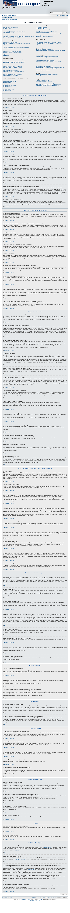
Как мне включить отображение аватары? (12, 51)
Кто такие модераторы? (41, 28)
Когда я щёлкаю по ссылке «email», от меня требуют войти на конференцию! (16, 55)
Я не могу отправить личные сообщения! (45, 40)
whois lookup (31, 869)
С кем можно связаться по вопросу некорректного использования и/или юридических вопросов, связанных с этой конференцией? (51, 84)
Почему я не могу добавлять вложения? (11, 69)
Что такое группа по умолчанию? (43, 35)
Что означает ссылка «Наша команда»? (44, 36)
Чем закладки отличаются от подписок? (44, 66)
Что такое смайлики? (7, 82)
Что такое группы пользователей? (43, 29)
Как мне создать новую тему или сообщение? (13, 59)
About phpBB (16, 850)
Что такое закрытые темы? (8, 89)
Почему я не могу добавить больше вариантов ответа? (15, 65)
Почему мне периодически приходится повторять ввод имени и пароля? (18, 36)
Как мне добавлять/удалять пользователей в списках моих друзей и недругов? (50, 51)
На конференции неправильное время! (11, 46)
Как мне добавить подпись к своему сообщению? (13, 62)
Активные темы (13, 19)
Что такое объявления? (8, 86)
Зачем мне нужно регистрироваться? (11, 27)
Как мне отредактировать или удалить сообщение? (14, 61)
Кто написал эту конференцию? (42, 80)
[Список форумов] (22, 3)
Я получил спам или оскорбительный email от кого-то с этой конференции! (49, 44)
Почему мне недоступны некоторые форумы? (13, 67)
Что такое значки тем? (7, 90)
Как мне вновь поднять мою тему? (10, 75)
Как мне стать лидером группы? (43, 32)
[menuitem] (9, 15)
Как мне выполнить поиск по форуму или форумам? (47, 56)
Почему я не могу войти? (8, 32)
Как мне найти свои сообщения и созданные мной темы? (48, 61)
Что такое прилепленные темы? (9, 87)
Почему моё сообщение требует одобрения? (12, 74)
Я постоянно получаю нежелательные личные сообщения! (48, 42)
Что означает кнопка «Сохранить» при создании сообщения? (16, 72)
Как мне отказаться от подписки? (43, 70)
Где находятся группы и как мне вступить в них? (46, 31)
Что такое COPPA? (7, 28)
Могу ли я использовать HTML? (9, 81)
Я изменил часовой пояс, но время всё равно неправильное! (16, 47)
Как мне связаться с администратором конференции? (47, 85)
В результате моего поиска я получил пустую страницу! (48, 59)
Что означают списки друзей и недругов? (45, 49)
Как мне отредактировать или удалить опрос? (13, 66)
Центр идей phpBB (20, 859)
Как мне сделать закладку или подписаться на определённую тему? (50, 67)
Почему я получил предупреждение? (11, 70)
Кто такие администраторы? (42, 27)
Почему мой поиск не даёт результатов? (44, 57)
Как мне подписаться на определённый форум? (46, 68)
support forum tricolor (26, 899)
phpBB (7, 259)
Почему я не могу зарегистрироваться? (11, 29)
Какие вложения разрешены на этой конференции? (47, 74)
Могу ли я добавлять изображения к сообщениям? (14, 83)
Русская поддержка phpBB (35, 900)
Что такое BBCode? (7, 79)
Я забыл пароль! (6, 35)
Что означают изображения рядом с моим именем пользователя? (17, 50)
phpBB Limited (47, 847)
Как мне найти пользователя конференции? (45, 60)
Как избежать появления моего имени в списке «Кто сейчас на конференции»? (16, 44)
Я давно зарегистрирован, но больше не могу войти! (14, 33)
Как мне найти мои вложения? (42, 75)
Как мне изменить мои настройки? (10, 42)
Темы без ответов (5, 19)
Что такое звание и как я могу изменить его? (12, 52)
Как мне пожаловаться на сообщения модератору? (14, 71)
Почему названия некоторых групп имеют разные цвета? (48, 33)
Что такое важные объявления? (9, 85)
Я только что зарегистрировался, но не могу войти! (14, 31)
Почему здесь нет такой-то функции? (44, 81)
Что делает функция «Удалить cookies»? (11, 37)
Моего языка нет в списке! (8, 48)
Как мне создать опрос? (8, 63)
